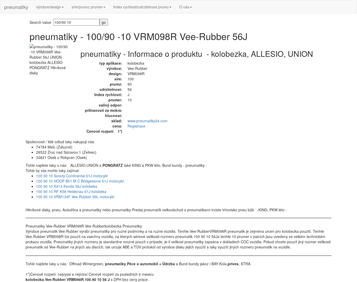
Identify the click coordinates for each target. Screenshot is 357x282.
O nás (184, 6)
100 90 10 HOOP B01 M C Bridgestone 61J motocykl (80, 181)
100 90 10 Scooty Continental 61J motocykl (72, 175)
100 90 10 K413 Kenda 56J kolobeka (66, 186)
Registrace (136, 126)
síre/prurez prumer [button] (87, 6)
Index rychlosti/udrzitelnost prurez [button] (141, 6)
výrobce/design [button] (48, 6)
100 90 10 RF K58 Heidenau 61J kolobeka (71, 191)
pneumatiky (16, 6)
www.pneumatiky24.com (148, 120)
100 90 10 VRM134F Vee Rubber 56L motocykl (75, 196)
